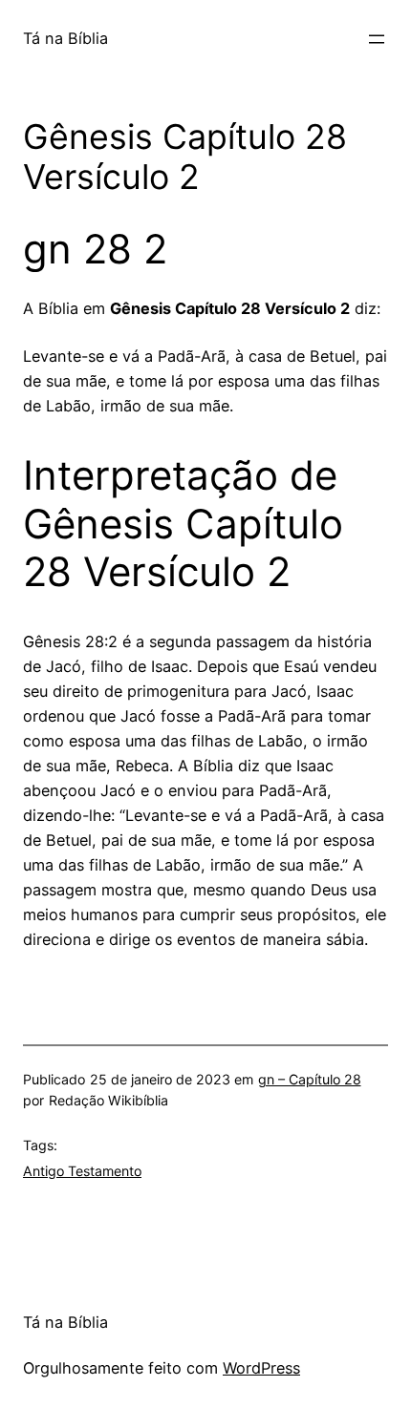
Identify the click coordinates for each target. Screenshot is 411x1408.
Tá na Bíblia (65, 38)
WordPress (261, 1367)
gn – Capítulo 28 (309, 1079)
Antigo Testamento (82, 1171)
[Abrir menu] (376, 39)
